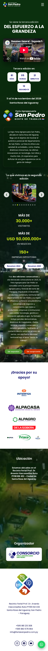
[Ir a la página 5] (21, 204)
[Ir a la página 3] (17, 204)
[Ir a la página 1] (13, 204)
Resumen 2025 (34, 266)
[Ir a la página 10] (32, 204)
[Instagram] (17, 643)
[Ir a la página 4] (19, 204)
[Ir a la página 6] (24, 204)
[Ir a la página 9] (30, 204)
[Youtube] (31, 643)
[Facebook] (24, 643)
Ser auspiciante (33, 351)
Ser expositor (13, 351)
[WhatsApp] (41, 644)
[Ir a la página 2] (15, 204)
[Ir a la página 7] (26, 204)
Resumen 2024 (13, 266)
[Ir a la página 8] (28, 204)
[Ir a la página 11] (34, 204)
